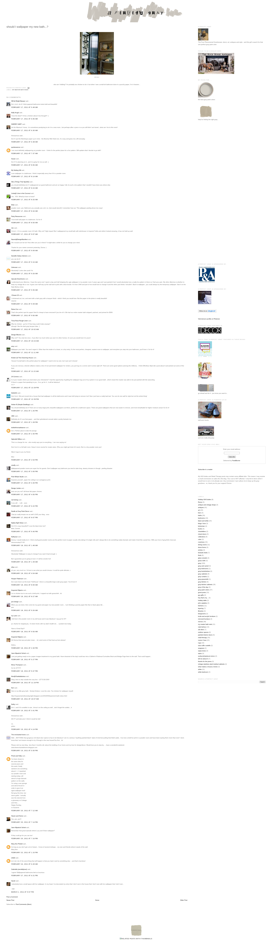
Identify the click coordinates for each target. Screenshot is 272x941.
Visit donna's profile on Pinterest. (209, 319)
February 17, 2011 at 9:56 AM (24, 315)
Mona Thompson (17, 665)
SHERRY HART (16, 124)
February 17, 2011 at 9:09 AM (24, 250)
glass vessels (202, 558)
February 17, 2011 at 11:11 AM (25, 352)
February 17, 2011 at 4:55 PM (24, 494)
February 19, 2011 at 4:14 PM (24, 729)
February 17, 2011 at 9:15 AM (24, 262)
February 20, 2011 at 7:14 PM (24, 822)
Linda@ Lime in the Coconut (20, 193)
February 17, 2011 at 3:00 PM (24, 471)
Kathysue (14, 537)
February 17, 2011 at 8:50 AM (24, 222)
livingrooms (202, 613)
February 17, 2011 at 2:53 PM (24, 460)
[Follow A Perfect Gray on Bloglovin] (207, 312)
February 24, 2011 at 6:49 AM (24, 864)
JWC (12, 416)
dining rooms (202, 545)
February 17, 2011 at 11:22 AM (25, 371)
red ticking (14, 500)
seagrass (201, 648)
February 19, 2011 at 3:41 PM (24, 710)
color (199, 539)
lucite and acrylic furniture (206, 616)
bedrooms (201, 518)
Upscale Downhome (18, 279)
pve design (15, 602)
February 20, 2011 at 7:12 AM (24, 810)
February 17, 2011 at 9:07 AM (24, 234)
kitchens (201, 606)
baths (200, 515)
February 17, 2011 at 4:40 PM (24, 483)
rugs (199, 643)
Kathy (13, 704)
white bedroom (203, 672)
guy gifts (201, 595)
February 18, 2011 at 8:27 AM (24, 596)
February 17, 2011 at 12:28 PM (25, 387)
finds (199, 555)
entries (200, 550)
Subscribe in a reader (205, 469)
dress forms (202, 547)
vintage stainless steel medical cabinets (211, 664)
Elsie (12, 205)
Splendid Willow (16, 439)
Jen (12, 228)
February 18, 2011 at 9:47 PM (24, 671)
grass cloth (201, 560)
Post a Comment (12, 897)
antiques (201, 507)
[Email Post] (28, 87)
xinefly (13, 465)
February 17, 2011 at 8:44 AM (24, 211)
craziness (201, 542)
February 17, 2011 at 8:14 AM (24, 176)
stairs (200, 653)
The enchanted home (18, 734)
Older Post (183, 900)
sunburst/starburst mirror (206, 656)
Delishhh (14, 393)
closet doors (202, 534)
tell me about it (203, 659)
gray (199, 563)
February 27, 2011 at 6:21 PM (24, 875)
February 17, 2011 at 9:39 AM (24, 304)
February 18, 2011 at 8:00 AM (24, 585)
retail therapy (202, 637)
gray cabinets (202, 574)
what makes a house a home (207, 667)
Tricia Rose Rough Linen (19, 321)
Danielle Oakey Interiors (19, 256)
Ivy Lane (14, 616)
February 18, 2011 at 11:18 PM (25, 682)
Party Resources (16, 216)
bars (199, 513)
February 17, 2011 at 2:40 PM (24, 434)
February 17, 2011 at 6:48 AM (24, 142)
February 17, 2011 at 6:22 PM (24, 506)
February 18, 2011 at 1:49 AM (24, 562)
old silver (201, 629)
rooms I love (202, 640)
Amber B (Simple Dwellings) (20, 404)
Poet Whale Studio (17, 477)
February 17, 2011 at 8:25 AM (24, 199)
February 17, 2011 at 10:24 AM (25, 341)
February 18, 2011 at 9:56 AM (24, 631)
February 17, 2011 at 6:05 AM (24, 119)
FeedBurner (236, 460)
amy (12, 346)
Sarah (13, 881)
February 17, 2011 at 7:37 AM (24, 153)
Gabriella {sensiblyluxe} (19, 869)
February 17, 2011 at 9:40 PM (24, 531)
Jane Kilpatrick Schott (18, 653)
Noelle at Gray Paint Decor (20, 511)
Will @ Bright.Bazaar (18, 101)
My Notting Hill (16, 170)
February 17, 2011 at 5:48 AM (24, 107)
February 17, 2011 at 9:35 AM (24, 290)
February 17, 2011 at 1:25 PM (24, 411)
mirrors (200, 621)
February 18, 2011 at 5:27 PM (24, 659)
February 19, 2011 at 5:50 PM (24, 750)
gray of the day (203, 587)
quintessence (15, 147)
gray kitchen (202, 582)
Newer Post (10, 900)
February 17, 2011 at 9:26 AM (24, 273)
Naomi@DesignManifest (19, 239)
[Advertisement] (206, 157)
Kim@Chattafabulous (18, 676)
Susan (13, 159)
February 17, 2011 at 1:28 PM (24, 422)
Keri (12, 688)
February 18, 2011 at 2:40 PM (24, 648)
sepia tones (202, 651)
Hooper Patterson (17, 578)
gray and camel (203, 566)
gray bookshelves (204, 571)
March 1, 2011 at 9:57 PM (22, 892)
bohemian (201, 526)
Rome (200, 502)
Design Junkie (16, 488)
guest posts (202, 592)
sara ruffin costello (204, 645)
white (200, 669)
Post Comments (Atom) (23, 904)
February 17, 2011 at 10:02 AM (25, 329)
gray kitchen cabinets (205, 584)
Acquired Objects (17, 590)
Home (97, 900)
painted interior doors (205, 635)
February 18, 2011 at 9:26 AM (24, 610)
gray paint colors (203, 590)
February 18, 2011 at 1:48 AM (24, 545)
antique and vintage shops (207, 505)
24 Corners (15, 376)
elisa (12, 567)
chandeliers (202, 531)
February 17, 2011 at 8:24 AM (24, 188)
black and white (203, 521)
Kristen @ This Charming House (22, 358)
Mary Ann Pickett (17, 844)
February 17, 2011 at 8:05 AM (24, 165)
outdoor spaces (203, 632)
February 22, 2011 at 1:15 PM (24, 852)
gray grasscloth (203, 579)
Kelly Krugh (15, 112)
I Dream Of (15, 295)
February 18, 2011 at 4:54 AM (24, 573)
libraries (200, 611)
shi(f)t (13, 858)
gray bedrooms (203, 568)
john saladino (202, 603)
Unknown (14, 267)
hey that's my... (203, 598)
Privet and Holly (16, 756)
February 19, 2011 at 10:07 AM (25, 699)
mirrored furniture (204, 619)
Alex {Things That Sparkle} (20, 182)
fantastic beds (202, 552)
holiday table (202, 600)
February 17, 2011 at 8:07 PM (24, 517)
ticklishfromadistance (18, 427)
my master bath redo (20, 89)
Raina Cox (14, 309)
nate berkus (202, 627)
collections (201, 537)
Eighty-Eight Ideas (17, 523)
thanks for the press (204, 661)
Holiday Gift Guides (204, 499)
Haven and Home (17, 816)
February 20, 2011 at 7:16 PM (24, 838)
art (199, 510)
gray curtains (202, 576)
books (200, 529)
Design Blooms (16, 335)
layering (200, 608)
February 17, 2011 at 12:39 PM (25, 399)
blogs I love (202, 523)
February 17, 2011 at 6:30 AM (24, 130)
